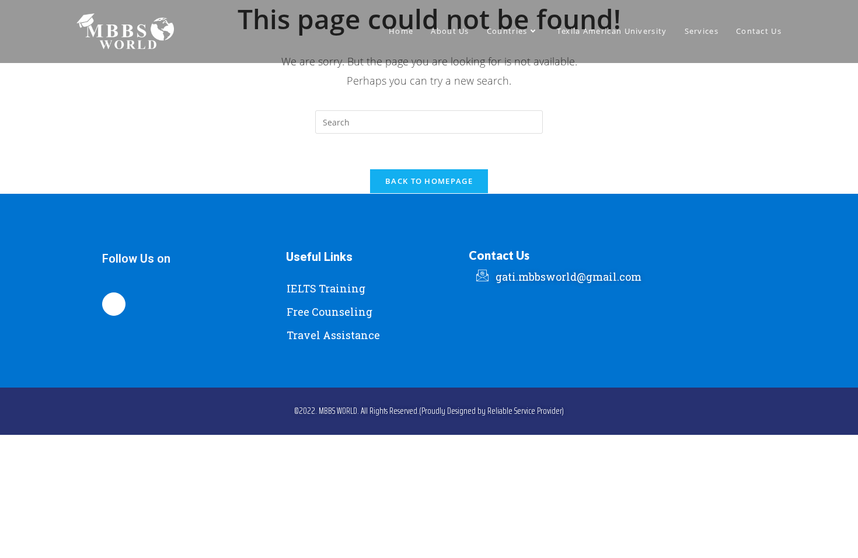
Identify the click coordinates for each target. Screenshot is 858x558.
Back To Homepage (429, 181)
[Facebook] (113, 304)
